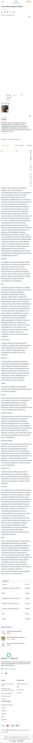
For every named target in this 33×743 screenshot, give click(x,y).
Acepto (14, 741)
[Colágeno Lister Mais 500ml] (3, 632)
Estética (3, 707)
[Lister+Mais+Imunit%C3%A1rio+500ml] (4, 12)
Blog (18, 686)
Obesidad (3, 713)
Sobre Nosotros (20, 689)
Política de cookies (6, 696)
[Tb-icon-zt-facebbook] (2, 673)
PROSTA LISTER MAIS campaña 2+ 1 (16, 637)
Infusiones (3, 710)
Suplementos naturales (7, 704)
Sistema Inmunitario (16, 139)
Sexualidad (4, 719)
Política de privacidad (6, 693)
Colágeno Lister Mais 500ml (14, 631)
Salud (9, 139)
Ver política (20, 741)
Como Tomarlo (19, 145)
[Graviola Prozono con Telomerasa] (3, 644)
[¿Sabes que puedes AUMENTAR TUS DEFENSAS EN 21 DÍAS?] (5, 108)
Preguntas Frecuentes (22, 684)
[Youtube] (6, 673)
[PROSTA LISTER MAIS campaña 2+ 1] (3, 638)
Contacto (3, 699)
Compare (5, 133)
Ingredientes (5, 145)
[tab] (7, 145)
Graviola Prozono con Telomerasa (15, 643)
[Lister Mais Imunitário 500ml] (1, 12)
